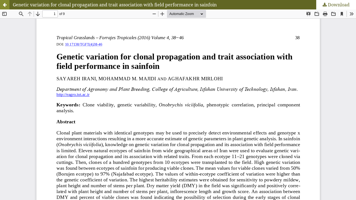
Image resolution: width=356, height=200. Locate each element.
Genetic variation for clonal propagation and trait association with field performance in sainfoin (115, 5)
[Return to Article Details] (4, 4)
